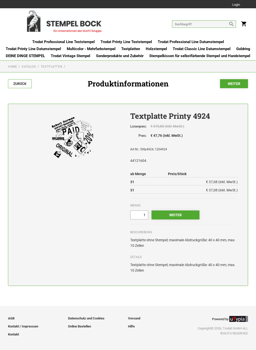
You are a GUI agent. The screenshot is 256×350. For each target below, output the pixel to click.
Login (236, 5)
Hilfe (131, 326)
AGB (11, 318)
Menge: (135, 205)
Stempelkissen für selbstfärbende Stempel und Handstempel (199, 56)
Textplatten (130, 49)
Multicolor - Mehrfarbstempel (91, 49)
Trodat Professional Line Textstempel (63, 42)
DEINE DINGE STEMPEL (25, 56)
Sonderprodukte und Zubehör (120, 56)
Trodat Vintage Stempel (70, 56)
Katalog (29, 66)
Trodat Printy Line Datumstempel (33, 49)
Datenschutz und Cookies (86, 318)
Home (12, 66)
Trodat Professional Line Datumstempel (191, 42)
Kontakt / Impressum (23, 326)
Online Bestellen (79, 326)
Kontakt (13, 334)
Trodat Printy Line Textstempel (126, 42)
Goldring (243, 49)
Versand (134, 318)
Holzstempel (156, 49)
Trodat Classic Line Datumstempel (201, 49)
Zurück (19, 84)
